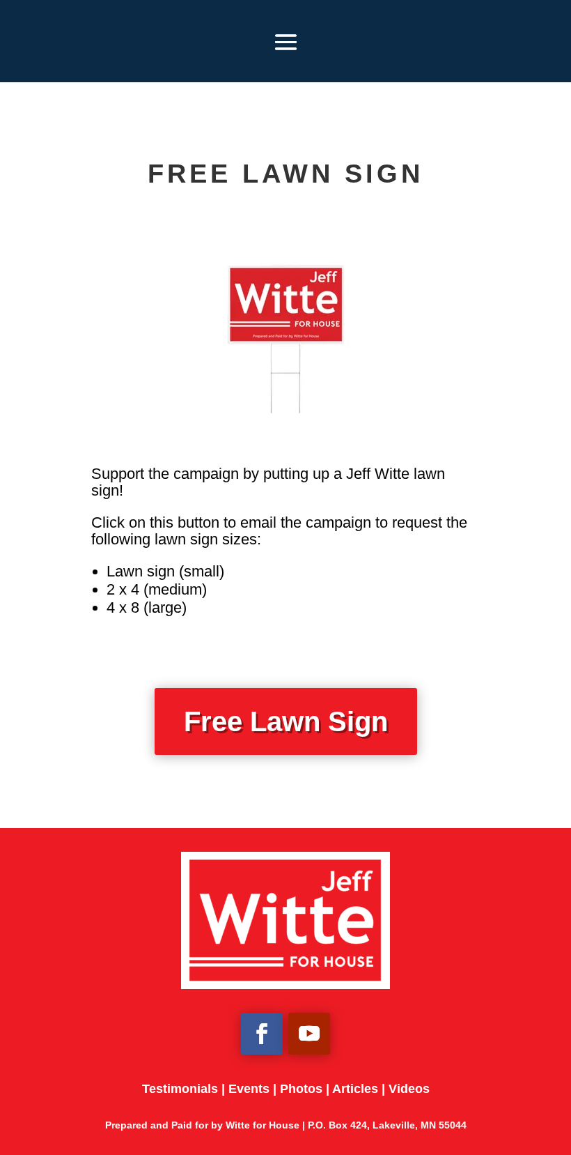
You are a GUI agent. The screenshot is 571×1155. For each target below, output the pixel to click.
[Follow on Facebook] (262, 1034)
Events (248, 1089)
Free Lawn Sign (286, 721)
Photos (301, 1089)
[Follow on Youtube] (309, 1034)
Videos (409, 1089)
